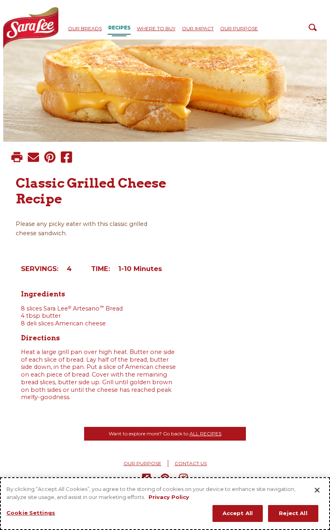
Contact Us (191, 463)
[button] (17, 157)
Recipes (119, 28)
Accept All (238, 513)
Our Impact (198, 28)
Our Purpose (239, 28)
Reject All (293, 513)
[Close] (317, 490)
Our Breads (85, 28)
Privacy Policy (168, 497)
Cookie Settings (30, 512)
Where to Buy (156, 28)
